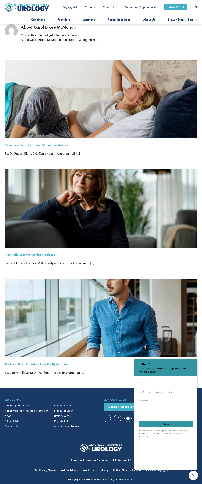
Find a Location (63, 405)
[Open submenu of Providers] (71, 19)
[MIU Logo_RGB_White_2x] (101, 445)
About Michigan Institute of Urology (27, 410)
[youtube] (128, 418)
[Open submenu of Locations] (96, 19)
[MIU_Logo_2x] (27, 5)
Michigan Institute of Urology (100, 479)
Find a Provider (63, 410)
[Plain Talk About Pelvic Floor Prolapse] (101, 208)
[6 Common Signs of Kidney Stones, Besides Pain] (101, 99)
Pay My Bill (61, 421)
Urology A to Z (63, 416)
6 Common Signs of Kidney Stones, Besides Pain (37, 145)
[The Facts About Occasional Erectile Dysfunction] (101, 318)
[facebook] (107, 418)
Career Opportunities (17, 405)
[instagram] (117, 418)
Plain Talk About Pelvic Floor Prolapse (30, 255)
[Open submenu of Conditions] (46, 19)
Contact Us (11, 426)
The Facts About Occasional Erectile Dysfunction (36, 364)
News (8, 416)
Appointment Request (67, 426)
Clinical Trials (13, 421)
